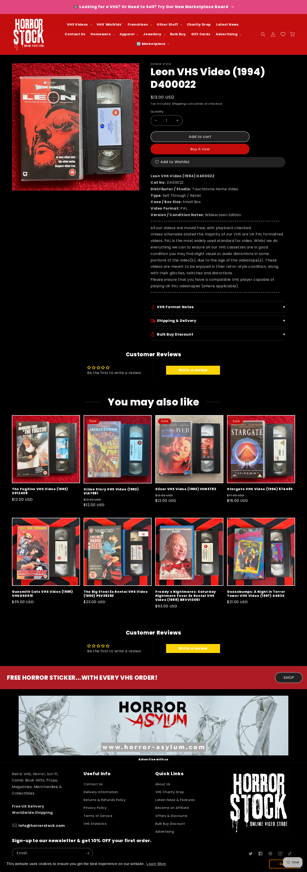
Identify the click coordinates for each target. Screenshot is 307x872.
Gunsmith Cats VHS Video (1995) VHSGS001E (42, 594)
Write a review (192, 370)
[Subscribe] (88, 853)
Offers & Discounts (171, 816)
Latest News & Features (175, 800)
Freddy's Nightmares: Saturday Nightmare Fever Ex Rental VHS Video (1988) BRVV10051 (185, 596)
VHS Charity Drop (169, 792)
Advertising (164, 831)
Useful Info (97, 774)
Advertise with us (153, 759)
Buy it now (200, 149)
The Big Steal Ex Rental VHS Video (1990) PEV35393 (116, 594)
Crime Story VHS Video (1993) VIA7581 (111, 491)
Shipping (179, 104)
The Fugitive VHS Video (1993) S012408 (40, 491)
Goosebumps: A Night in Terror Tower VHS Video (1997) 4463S (256, 594)
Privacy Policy (95, 808)
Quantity (157, 111)
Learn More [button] (156, 864)
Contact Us (93, 784)
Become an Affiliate (172, 808)
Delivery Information (101, 792)
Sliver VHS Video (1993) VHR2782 (185, 489)
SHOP (289, 677)
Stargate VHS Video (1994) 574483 (260, 489)
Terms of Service (98, 816)
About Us (162, 784)
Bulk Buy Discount (170, 823)
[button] (79, 24)
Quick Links (169, 774)
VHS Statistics (95, 823)
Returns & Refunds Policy (105, 800)
